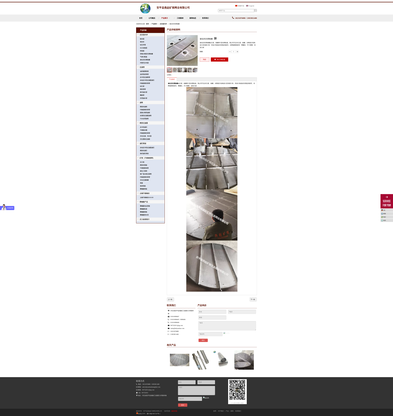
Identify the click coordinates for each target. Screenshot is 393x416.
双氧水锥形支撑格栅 (146, 54)
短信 (384, 220)
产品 (227, 411)
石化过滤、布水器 (145, 136)
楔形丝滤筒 (143, 106)
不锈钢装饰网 (144, 168)
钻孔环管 (143, 45)
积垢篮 (142, 51)
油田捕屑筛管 (144, 71)
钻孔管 (142, 86)
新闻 (232, 411)
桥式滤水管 (143, 92)
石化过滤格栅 (144, 180)
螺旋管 (142, 95)
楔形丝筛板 (143, 165)
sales (143, 387)
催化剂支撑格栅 (145, 60)
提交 (203, 340)
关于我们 (221, 411)
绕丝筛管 (143, 89)
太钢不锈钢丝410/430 (146, 197)
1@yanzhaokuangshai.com (152, 387)
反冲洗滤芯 (143, 127)
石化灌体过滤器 (145, 139)
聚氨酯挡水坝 (144, 215)
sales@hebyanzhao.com (177, 328)
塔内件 (142, 42)
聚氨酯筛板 (143, 189)
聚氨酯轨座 (143, 209)
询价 (204, 59)
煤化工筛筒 (143, 171)
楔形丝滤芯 (143, 150)
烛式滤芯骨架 (144, 153)
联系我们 (238, 411)
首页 (214, 411)
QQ (384, 210)
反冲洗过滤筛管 (145, 77)
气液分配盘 (143, 57)
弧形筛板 (143, 186)
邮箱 (384, 213)
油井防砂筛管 (144, 74)
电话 (384, 217)
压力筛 (142, 162)
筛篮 (141, 183)
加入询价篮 (221, 59)
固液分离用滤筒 (145, 112)
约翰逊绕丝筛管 (145, 83)
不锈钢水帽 (143, 130)
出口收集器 (143, 48)
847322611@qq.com (177, 325)
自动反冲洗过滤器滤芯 (147, 80)
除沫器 (142, 39)
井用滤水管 (143, 98)
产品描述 (172, 79)
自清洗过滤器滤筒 (145, 115)
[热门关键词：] (255, 10)
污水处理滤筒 (144, 118)
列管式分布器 (144, 63)
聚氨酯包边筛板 (145, 206)
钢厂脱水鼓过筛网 (145, 174)
